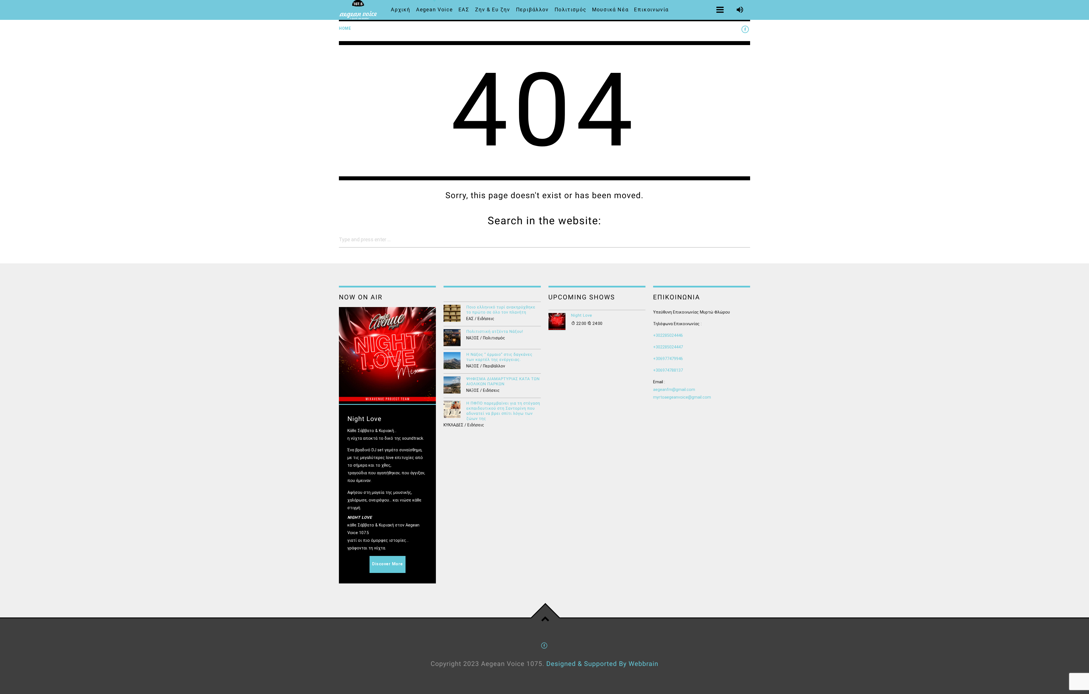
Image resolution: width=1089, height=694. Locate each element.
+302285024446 (668, 335)
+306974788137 (668, 370)
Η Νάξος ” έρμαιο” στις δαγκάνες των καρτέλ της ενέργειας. (499, 357)
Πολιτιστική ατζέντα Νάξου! (494, 331)
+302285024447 (668, 347)
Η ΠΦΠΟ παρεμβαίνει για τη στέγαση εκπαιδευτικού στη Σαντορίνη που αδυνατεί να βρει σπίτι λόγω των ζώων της (503, 411)
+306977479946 (668, 358)
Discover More (387, 564)
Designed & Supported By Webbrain (602, 664)
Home (345, 28)
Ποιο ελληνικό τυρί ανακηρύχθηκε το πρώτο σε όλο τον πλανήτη (500, 310)
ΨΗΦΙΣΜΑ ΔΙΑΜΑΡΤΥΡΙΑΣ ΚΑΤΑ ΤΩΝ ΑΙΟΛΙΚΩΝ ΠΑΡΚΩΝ (503, 381)
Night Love (581, 315)
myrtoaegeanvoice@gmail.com (682, 397)
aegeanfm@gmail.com (674, 389)
